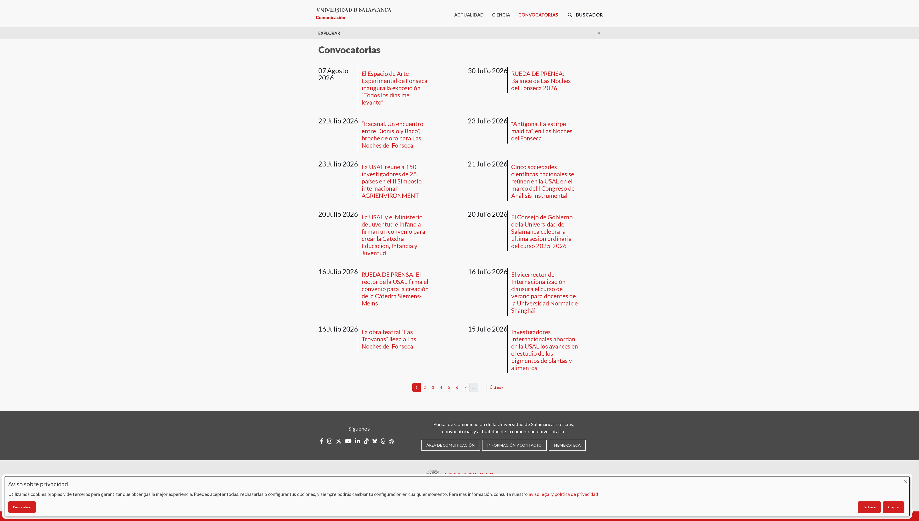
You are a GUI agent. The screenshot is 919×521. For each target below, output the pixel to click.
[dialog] (457, 496)
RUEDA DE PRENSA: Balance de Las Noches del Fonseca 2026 (541, 80)
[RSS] (391, 441)
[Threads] (383, 441)
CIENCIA (501, 14)
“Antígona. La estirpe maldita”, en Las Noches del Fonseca (541, 131)
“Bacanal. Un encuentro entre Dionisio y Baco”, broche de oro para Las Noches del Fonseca (392, 134)
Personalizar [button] (22, 507)
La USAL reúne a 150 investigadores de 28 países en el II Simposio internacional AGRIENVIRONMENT (392, 181)
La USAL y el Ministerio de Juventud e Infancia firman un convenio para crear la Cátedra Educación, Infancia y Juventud (393, 234)
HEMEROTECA (567, 445)
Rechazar (869, 507)
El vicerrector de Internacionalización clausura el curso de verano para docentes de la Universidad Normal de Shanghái (544, 292)
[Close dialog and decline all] (905, 479)
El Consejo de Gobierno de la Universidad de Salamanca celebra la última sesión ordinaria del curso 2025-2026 (542, 231)
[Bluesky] (374, 441)
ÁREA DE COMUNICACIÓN (450, 445)
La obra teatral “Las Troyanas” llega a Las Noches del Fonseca (389, 339)
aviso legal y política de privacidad (563, 494)
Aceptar (893, 507)
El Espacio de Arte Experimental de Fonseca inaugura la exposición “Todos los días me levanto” (394, 88)
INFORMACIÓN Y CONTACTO (514, 445)
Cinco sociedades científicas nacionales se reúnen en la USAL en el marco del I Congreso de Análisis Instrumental (543, 181)
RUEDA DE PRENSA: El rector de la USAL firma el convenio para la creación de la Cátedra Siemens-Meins (395, 289)
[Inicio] (355, 13)
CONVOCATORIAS (538, 14)
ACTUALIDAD (469, 14)
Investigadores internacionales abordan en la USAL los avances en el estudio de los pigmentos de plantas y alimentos (544, 349)
